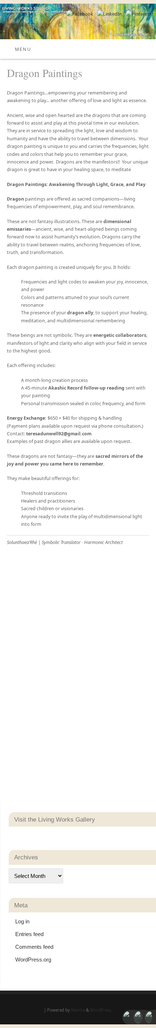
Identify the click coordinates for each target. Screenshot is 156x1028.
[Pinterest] (137, 14)
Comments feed (34, 947)
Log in (22, 921)
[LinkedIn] (108, 14)
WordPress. (101, 1010)
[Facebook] (78, 14)
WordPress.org (33, 959)
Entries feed (29, 934)
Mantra (78, 1010)
